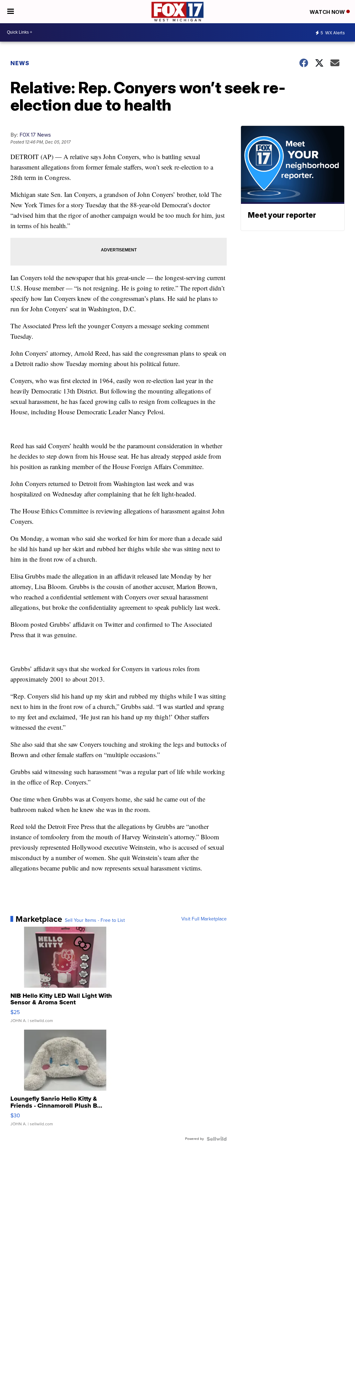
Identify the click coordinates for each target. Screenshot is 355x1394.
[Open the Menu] (10, 11)
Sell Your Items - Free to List (95, 920)
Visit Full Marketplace (204, 919)
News (19, 63)
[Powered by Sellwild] (217, 1138)
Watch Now (328, 12)
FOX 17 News (35, 134)
